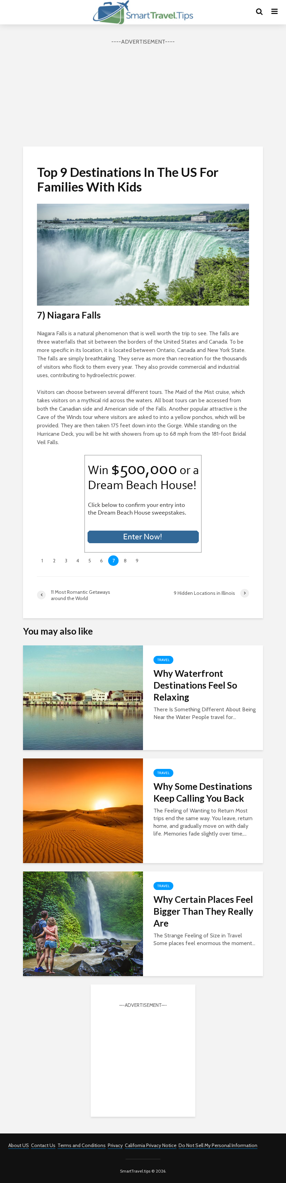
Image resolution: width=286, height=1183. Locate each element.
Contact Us (43, 1145)
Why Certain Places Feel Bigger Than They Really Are (203, 911)
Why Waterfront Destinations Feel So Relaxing (195, 685)
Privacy (115, 1145)
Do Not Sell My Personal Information (218, 1145)
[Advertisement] (143, 95)
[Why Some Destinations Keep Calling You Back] (83, 810)
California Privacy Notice (150, 1145)
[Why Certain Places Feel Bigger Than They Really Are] (83, 923)
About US (18, 1145)
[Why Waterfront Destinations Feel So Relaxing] (83, 697)
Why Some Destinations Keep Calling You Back (202, 792)
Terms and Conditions (82, 1145)
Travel (163, 660)
